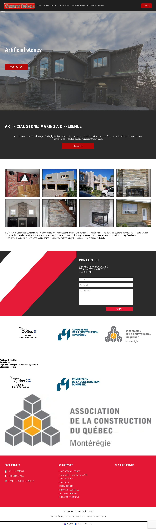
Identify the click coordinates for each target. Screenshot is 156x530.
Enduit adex (63, 482)
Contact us (78, 146)
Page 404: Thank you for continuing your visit (19, 364)
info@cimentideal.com (24, 481)
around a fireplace (45, 238)
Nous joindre (69, 516)
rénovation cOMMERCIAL (68, 497)
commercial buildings (73, 235)
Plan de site (80, 516)
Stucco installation (8, 367)
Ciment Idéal (19, 6)
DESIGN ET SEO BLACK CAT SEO (96, 516)
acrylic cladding (42, 232)
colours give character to (133, 232)
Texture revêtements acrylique (73, 475)
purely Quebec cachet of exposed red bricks (86, 238)
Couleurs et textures (68, 493)
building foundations (128, 235)
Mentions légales (56, 516)
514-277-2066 (18, 476)
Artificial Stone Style (8, 360)
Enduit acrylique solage (69, 471)
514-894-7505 (19, 471)
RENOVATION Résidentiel (68, 490)
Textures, (111, 232)
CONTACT (146, 6)
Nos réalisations (65, 486)
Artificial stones (7, 362)
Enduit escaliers (65, 478)
